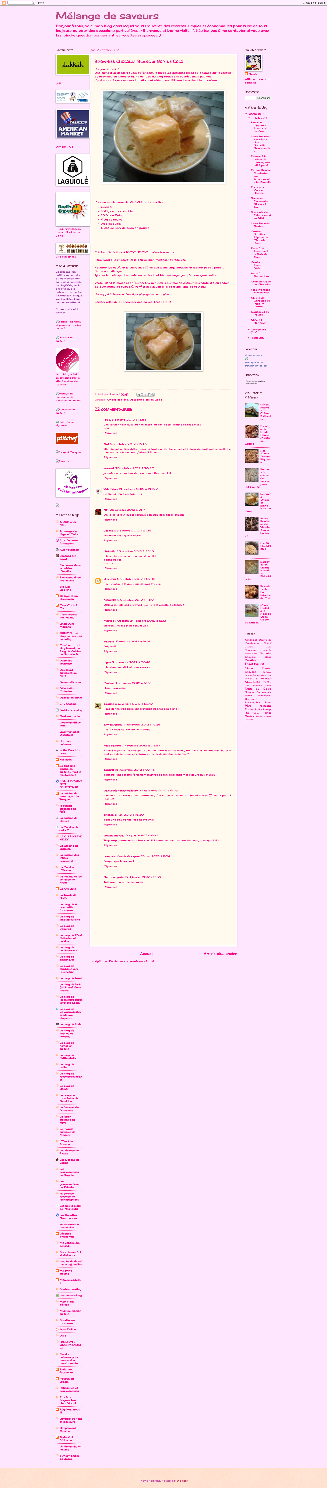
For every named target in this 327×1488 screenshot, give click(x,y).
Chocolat (265, 653)
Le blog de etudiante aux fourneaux (69, 968)
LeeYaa (108, 530)
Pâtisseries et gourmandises (69, 1389)
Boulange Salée (258, 647)
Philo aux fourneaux (66, 1371)
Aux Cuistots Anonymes (69, 542)
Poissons (265, 705)
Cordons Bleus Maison (257, 265)
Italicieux (66, 759)
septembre (259, 329)
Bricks (248, 653)
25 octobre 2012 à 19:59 (129, 443)
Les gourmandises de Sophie (69, 1171)
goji (58, 82)
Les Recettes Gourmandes (68, 1216)
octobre (257, 118)
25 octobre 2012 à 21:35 (132, 530)
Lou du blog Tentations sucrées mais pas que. (178, 76)
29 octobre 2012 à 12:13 (148, 620)
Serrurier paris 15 (116, 877)
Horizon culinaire (65, 742)
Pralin (258, 709)
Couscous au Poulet (260, 313)
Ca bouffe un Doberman (69, 597)
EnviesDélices (113, 724)
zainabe (109, 641)
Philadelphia (252, 702)
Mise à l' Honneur (258, 321)
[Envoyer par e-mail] (138, 395)
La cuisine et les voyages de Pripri (71, 879)
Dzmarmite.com (70, 682)
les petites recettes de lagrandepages (69, 1196)
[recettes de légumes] (69, 425)
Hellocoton (252, 383)
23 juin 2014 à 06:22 (142, 835)
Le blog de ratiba (67, 1066)
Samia (253, 74)
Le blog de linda (70, 1024)
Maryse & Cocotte (116, 620)
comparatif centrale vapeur (122, 856)
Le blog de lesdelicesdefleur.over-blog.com (71, 999)
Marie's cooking (70, 1289)
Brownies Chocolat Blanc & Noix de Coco (261, 127)
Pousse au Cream (67, 1380)
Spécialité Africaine (66, 1439)
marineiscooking (71, 1295)
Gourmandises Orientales (69, 733)
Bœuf (267, 643)
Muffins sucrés (262, 685)
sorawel (109, 468)
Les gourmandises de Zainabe (69, 1184)
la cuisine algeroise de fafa (68, 808)
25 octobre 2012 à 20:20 (134, 468)
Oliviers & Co (64, 146)
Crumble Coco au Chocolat (261, 283)
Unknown (110, 578)
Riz (247, 713)
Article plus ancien (220, 953)
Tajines (255, 713)
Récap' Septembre (260, 275)
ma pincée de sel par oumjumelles (71, 1263)
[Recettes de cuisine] (67, 443)
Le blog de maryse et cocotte (67, 1033)
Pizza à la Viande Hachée (257, 190)
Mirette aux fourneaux (68, 1322)
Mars (263, 675)
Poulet (249, 709)
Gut (106, 443)
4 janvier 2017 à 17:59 (145, 877)
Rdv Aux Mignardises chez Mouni (68, 1400)
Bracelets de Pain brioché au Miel (261, 215)
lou (106, 419)
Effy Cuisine (68, 703)
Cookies (250, 660)
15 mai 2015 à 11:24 (155, 856)
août (255, 337)
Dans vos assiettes (66, 662)
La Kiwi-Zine (68, 888)
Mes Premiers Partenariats (260, 291)
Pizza (268, 702)
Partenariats (264, 692)
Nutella (249, 692)
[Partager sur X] (145, 395)
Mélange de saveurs (107, 15)
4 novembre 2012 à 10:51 (141, 724)
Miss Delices (68, 1329)
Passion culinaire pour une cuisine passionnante (69, 1359)
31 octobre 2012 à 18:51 (132, 641)
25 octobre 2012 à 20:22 (138, 488)
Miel (269, 675)
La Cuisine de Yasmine (69, 847)
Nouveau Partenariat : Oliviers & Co (260, 202)
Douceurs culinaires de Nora (68, 672)
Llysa (107, 662)
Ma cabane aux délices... (70, 1244)
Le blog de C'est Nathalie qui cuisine (71, 938)
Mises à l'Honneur (258, 678)
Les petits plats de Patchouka (70, 1207)
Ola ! (63, 1335)
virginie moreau (114, 835)
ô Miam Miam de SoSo (69, 1457)
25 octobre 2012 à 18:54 (127, 419)
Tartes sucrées (264, 716)
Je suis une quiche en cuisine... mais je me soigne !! (70, 770)
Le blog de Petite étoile (68, 1056)
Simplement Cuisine (68, 1429)
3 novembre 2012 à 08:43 (131, 662)
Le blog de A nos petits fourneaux (68, 907)
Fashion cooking (71, 710)
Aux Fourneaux (70, 549)
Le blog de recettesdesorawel (71, 1076)
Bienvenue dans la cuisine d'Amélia (70, 568)
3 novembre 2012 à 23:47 (134, 703)
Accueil (146, 953)
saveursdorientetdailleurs (121, 790)
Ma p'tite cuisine (66, 1272)
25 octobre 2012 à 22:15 (135, 551)
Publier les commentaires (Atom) (131, 961)
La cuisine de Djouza (68, 819)
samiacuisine (260, 381)
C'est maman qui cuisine (68, 616)
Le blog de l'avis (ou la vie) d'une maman (70, 987)
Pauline (109, 682)
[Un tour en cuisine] (69, 340)
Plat (248, 705)
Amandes (251, 639)
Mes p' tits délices (67, 1303)
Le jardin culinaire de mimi (67, 1119)
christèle (109, 551)
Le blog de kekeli (71, 978)
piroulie (109, 703)
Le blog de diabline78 (67, 958)
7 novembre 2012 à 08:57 (141, 745)
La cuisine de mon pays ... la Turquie (69, 796)
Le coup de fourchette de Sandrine (69, 1098)
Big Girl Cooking (65, 588)
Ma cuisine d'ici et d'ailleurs (70, 1254)
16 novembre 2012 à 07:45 (135, 769)
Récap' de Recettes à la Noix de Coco (259, 252)
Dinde (249, 668)
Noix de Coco (152, 399)
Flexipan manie (70, 716)
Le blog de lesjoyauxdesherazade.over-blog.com (70, 1013)
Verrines (249, 719)
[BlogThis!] (142, 395)
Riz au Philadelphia (265, 545)
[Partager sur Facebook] (149, 395)
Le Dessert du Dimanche (69, 1109)
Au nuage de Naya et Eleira (69, 533)
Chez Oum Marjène (67, 625)
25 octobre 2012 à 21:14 (128, 509)
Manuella (110, 599)
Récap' (267, 709)
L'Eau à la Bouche (66, 1143)
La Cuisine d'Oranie (67, 869)
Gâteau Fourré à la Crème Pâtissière (265, 412)
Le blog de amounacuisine (70, 918)
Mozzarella (252, 681)
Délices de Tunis (71, 697)
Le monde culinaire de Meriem (67, 1131)
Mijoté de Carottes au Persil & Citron (260, 302)
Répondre (110, 432)
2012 (253, 113)
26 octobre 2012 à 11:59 (135, 599)
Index (256, 675)
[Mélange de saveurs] (246, 358)
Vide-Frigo (111, 488)
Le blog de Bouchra (67, 927)
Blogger (182, 1480)
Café (254, 653)
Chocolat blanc (117, 399)
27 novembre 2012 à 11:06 (158, 790)
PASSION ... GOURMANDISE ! (70, 1344)
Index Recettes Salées (261, 225)
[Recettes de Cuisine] (69, 412)
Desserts (136, 399)
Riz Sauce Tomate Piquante (265, 456)
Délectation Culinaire (67, 690)
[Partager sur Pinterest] (153, 395)
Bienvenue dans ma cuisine (70, 579)
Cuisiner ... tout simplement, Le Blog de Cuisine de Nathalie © (70, 650)
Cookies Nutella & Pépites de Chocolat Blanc (259, 237)
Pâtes (248, 695)
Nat (106, 509)
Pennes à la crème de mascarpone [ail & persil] (260, 160)
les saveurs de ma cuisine (69, 1226)
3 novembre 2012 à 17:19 (133, 682)
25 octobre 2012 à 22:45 (136, 578)
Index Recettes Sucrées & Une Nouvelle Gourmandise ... (261, 143)
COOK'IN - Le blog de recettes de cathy (71, 635)
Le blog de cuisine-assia (68, 949)
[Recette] (62, 461)
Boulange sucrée (258, 650)
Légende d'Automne (67, 1235)
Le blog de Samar (67, 1087)
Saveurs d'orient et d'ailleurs (71, 1420)
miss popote (112, 745)
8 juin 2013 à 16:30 (129, 814)
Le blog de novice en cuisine (67, 1045)
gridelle (109, 814)
